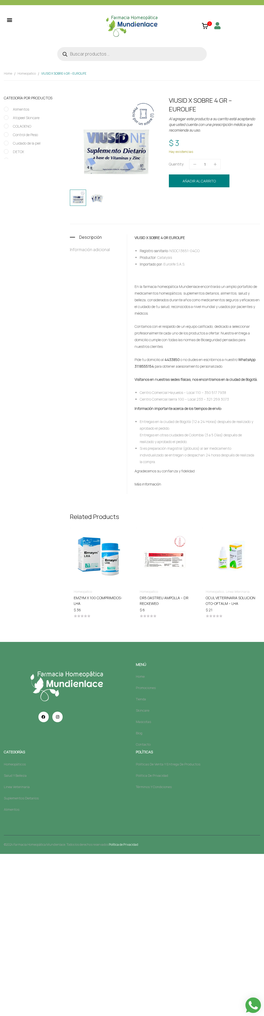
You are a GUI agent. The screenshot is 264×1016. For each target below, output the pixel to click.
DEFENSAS (200, 208)
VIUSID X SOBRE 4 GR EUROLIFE (160, 237)
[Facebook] (43, 717)
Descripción (90, 237)
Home (8, 73)
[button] (9, 19)
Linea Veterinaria (190, 591)
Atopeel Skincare (26, 117)
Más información (148, 484)
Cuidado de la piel (26, 143)
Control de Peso (25, 134)
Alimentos (21, 109)
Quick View (117, 541)
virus (253, 208)
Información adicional (90, 249)
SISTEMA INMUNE (236, 208)
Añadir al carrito (199, 181)
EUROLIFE (215, 208)
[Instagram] (57, 717)
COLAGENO (22, 126)
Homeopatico (27, 73)
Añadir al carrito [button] (117, 597)
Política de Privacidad (123, 844)
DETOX (18, 151)
